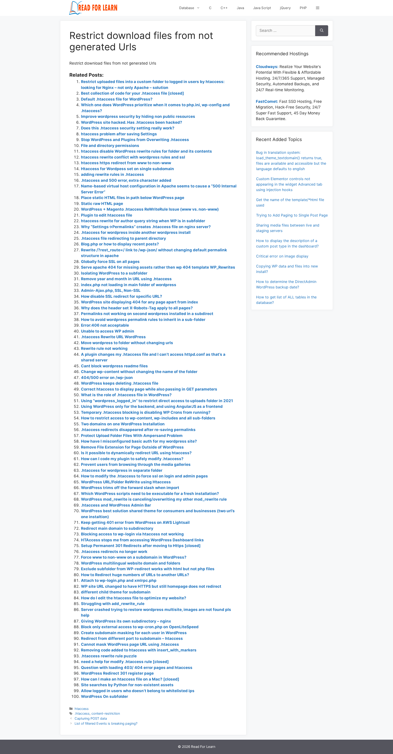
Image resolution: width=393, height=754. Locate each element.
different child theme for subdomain (116, 592)
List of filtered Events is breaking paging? (106, 723)
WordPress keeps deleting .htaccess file (119, 383)
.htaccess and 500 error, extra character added (126, 180)
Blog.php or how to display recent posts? (120, 244)
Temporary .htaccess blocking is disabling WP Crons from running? (146, 412)
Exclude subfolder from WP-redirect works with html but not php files (147, 569)
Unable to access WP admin (107, 331)
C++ (224, 8)
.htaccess (82, 713)
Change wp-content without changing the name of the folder (139, 371)
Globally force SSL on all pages (110, 261)
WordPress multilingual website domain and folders (130, 563)
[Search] (321, 30)
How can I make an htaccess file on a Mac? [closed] (130, 679)
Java (240, 8)
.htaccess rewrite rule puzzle (109, 656)
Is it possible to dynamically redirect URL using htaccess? (136, 453)
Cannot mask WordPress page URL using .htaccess (130, 644)
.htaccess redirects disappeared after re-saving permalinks (138, 429)
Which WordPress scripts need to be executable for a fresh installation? (150, 493)
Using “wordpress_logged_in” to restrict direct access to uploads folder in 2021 (157, 400)
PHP (303, 8)
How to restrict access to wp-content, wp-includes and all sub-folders (148, 418)
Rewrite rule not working (104, 348)
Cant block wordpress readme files (114, 366)
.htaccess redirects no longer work (114, 551)
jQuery (285, 8)
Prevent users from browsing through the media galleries (136, 464)
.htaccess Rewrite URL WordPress (113, 337)
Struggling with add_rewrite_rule (112, 603)
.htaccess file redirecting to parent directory (123, 238)
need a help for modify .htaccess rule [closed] (125, 661)
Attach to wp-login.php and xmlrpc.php (118, 580)
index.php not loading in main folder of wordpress (128, 284)
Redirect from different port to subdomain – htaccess (132, 638)
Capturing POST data (91, 718)
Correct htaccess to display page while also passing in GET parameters (149, 389)
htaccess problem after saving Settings (119, 134)
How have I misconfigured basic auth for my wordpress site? (139, 441)
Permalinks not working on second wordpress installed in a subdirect (147, 313)
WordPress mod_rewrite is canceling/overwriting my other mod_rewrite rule (154, 499)
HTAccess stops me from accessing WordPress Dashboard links (142, 540)
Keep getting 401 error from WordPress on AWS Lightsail (135, 522)
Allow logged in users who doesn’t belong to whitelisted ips (137, 690)
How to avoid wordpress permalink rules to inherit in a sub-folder (143, 319)
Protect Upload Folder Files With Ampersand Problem (132, 435)
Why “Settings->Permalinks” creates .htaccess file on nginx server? (146, 226)
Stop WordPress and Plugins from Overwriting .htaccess (135, 139)
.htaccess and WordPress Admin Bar (116, 505)
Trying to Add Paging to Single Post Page (292, 215)
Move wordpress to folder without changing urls (127, 342)
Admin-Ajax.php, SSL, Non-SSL (111, 290)
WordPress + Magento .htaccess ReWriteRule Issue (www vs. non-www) (150, 209)
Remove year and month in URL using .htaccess (126, 279)
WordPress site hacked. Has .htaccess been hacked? (131, 122)
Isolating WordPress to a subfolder (114, 273)
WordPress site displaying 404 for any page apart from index (139, 302)
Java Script (262, 8)
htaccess (82, 709)
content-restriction (105, 713)
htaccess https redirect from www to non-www (126, 163)
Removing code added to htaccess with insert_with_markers (138, 650)
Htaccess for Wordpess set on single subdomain (127, 168)
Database (186, 8)
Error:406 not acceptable (105, 325)
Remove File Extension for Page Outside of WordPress (132, 447)
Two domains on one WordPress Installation (123, 424)
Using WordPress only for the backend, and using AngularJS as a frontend (152, 406)
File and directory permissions (110, 145)
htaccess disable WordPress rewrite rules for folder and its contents (146, 151)
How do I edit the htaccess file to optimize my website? (133, 598)
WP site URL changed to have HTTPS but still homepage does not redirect (151, 586)
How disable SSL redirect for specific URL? (121, 296)
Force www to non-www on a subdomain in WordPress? (133, 557)
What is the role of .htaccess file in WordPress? (126, 395)
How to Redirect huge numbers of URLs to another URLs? (135, 574)
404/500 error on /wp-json (107, 377)
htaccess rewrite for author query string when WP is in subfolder (143, 221)
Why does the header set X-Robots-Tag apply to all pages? (137, 308)
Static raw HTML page (102, 203)
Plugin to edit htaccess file (106, 215)
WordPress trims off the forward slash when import (130, 487)
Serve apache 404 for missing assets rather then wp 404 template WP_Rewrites (158, 267)
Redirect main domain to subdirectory (117, 528)
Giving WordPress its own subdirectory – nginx (126, 621)
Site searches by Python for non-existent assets (127, 685)
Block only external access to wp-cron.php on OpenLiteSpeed (140, 627)
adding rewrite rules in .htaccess (112, 174)
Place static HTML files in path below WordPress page (132, 197)
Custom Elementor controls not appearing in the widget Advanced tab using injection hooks (289, 184)
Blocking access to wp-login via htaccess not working (132, 534)
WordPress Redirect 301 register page (117, 673)
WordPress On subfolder (104, 696)
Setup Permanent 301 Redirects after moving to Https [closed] (141, 545)
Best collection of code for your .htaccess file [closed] (132, 93)
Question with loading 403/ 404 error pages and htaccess (136, 667)
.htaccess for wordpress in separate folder (121, 470)
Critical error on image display (282, 256)
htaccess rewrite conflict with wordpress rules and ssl (133, 157)
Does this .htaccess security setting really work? (127, 128)
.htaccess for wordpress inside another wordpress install (136, 232)
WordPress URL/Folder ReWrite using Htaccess (126, 482)
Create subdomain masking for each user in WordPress (134, 632)
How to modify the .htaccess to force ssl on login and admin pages (144, 476)
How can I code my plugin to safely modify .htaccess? (132, 458)
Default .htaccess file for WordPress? (117, 99)
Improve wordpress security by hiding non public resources (138, 116)
